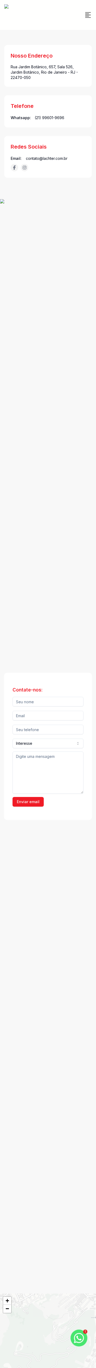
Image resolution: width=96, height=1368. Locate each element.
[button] (7, 1301)
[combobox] (48, 743)
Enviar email (28, 801)
